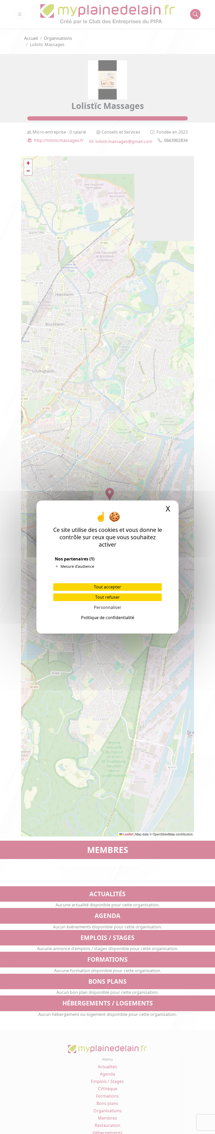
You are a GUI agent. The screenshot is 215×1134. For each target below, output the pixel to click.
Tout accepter (107, 587)
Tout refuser (107, 597)
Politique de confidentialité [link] (107, 617)
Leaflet (127, 834)
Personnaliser (107, 607)
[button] (28, 163)
